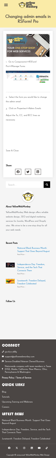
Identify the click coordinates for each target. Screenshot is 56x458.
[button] (6, 5)
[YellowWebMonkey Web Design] (28, 5)
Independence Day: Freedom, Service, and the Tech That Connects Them (31, 267)
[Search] (47, 184)
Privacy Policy (8, 377)
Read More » (21, 254)
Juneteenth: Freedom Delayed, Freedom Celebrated (26, 438)
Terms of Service (23, 377)
